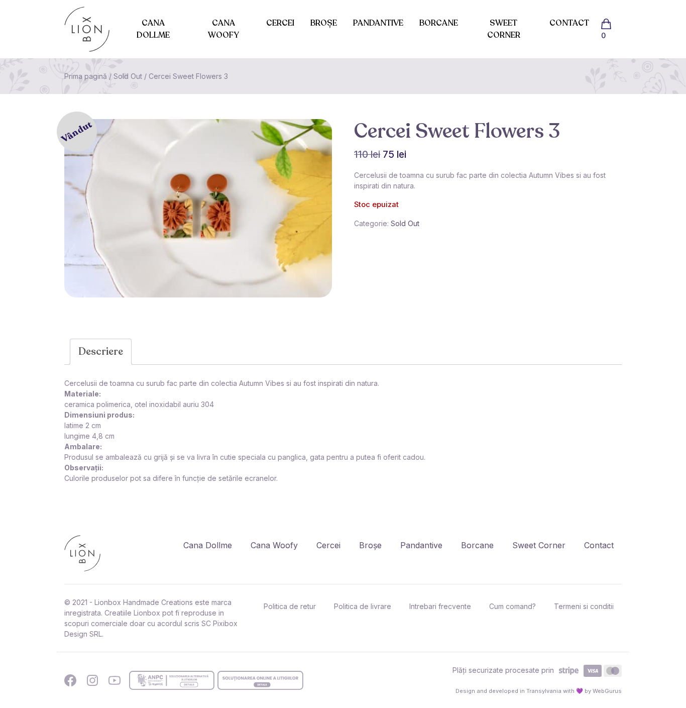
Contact (569, 23)
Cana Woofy (223, 29)
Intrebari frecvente (440, 606)
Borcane (438, 23)
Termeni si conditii (584, 606)
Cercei (280, 23)
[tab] (101, 352)
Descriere (100, 351)
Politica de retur (290, 606)
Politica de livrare (362, 606)
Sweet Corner (503, 29)
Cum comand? (512, 606)
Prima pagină (85, 76)
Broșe (323, 23)
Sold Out (127, 76)
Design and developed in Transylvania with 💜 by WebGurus (538, 690)
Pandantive (378, 23)
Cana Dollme (153, 29)
